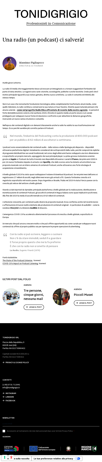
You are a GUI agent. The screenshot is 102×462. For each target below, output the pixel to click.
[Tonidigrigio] (51, 14)
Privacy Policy (67, 431)
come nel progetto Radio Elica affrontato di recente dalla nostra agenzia (52, 110)
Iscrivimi (6, 437)
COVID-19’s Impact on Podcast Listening (20, 263)
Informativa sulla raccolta (16, 458)
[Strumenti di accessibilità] (11, 457)
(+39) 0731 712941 (11, 385)
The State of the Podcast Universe (17, 260)
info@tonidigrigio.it (11, 388)
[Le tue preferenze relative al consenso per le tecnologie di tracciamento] (4, 457)
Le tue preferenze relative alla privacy (53, 458)
